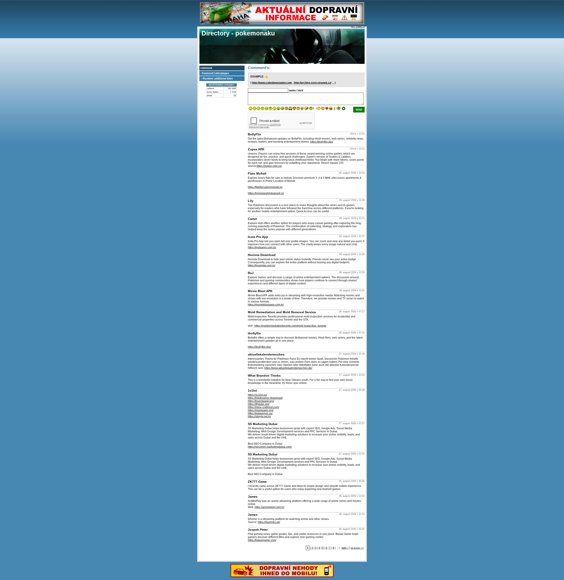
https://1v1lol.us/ (257, 394)
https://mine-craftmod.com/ (263, 407)
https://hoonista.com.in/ (261, 265)
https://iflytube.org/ (258, 404)
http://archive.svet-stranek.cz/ (312, 82)
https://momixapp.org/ (260, 410)
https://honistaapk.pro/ (261, 401)
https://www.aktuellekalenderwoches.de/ (288, 368)
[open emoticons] (343, 109)
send (359, 109)
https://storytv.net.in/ (259, 416)
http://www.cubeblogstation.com (272, 82)
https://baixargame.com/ (262, 540)
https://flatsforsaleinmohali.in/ (265, 187)
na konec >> (357, 548)
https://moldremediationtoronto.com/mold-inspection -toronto (290, 325)
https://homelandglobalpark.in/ (266, 193)
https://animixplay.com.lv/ (269, 507)
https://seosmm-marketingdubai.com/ (270, 446)
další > (345, 548)
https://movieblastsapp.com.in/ (266, 304)
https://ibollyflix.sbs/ (321, 141)
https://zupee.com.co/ (269, 166)
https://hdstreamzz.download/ (265, 398)
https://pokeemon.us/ (260, 413)
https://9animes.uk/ (269, 522)
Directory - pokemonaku (238, 33)
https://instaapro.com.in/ (262, 247)
